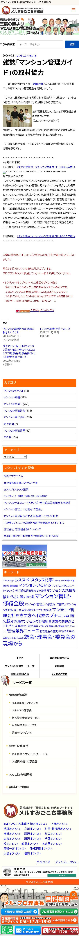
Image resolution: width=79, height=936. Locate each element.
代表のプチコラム (13, 476)
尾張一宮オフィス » (15, 848)
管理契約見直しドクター (25, 725)
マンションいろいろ (26, 55)
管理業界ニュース (23, 630)
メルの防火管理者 (20, 775)
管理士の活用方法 (59, 658)
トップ (20, 658)
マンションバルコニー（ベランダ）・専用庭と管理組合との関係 (37, 502)
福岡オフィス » (32, 853)
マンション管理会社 (14, 417)
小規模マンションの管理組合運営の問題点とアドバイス (34, 522)
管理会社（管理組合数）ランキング (22, 529)
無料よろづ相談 (19, 787)
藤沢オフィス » (32, 833)
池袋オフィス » (12, 828)
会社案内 (59, 666)
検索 (72, 44)
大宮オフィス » (12, 838)
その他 (7, 437)
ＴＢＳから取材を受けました (55, 328)
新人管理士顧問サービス (26, 717)
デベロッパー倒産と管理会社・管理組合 (25, 496)
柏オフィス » (11, 843)
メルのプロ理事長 (22, 710)
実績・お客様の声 (20, 674)
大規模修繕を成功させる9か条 (21, 482)
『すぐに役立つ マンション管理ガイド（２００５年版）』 (46, 167)
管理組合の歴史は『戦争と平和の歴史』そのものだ (31, 536)
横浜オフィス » (12, 833)
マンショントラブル (14, 390)
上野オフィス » (59, 824)
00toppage (8, 580)
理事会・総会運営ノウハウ (33, 626)
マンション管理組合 (14, 410)
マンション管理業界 (14, 430)
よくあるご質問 (59, 674)
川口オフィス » (53, 833)
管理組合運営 (18, 695)
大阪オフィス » (12, 853)
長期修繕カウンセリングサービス (30, 754)
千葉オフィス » (53, 838)
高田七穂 (38, 83)
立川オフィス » (32, 828)
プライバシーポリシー (67, 862)
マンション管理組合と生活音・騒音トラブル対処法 (31, 516)
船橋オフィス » (29, 843)
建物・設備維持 (18, 746)
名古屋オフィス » (52, 843)
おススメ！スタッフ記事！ (17, 489)
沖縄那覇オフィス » (41, 848)
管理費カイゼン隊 (22, 732)
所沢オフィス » (32, 838)
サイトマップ (43, 862)
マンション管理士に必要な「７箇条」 (23, 509)
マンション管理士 (13, 404)
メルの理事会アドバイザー (26, 703)
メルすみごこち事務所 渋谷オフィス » (25, 824)
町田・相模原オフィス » (58, 828)
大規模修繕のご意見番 (24, 761)
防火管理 (9, 424)
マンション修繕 (12, 397)
